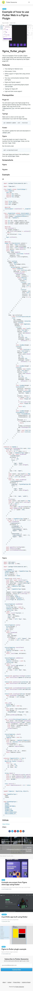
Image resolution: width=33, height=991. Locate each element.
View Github (5, 824)
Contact (9, 982)
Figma (4, 9)
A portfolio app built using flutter (14, 917)
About (4, 982)
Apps (3, 880)
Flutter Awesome (11, 2)
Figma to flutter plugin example (14, 949)
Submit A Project (26, 982)
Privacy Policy (16, 982)
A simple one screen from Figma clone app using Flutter (14, 883)
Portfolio (4, 914)
